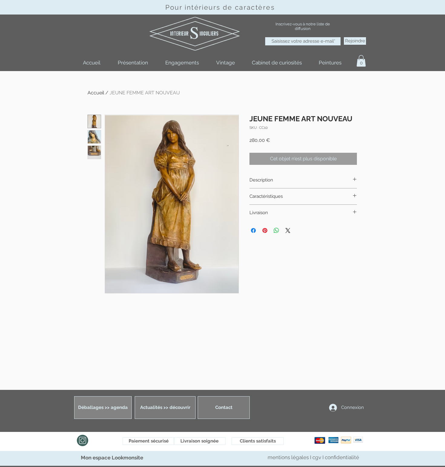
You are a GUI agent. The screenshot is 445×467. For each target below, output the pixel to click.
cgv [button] (316, 457)
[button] (361, 61)
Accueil (95, 93)
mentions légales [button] (289, 457)
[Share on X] (288, 230)
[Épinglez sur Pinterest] (265, 230)
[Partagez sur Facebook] (253, 230)
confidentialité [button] (342, 457)
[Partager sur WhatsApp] (276, 230)
